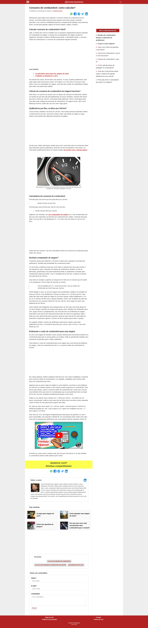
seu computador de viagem (58, 214)
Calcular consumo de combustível (59, 561)
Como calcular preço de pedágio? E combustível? (105, 66)
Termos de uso (98, 619)
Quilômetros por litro (75, 565)
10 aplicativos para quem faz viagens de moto (52, 73)
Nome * (34, 578)
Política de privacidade (49, 619)
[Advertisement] (58, 54)
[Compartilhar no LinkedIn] (86, 14)
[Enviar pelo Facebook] (75, 14)
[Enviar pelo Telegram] (79, 14)
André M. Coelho (58, 11)
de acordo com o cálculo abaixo (75, 150)
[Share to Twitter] (82, 14)
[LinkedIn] (85, 480)
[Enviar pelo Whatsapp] (71, 14)
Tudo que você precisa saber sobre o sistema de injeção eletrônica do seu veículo (107, 73)
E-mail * (34, 586)
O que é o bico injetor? (106, 44)
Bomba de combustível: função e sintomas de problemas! (106, 37)
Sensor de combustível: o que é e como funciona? (108, 54)
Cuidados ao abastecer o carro (46, 76)
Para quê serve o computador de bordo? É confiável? (107, 81)
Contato (98, 617)
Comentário (35, 594)
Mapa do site (49, 617)
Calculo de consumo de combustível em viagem (50, 565)
